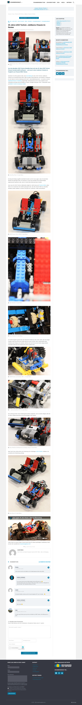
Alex (16, 610)
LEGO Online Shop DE (38, 9)
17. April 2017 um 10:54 (21, 578)
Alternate (40, 8)
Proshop (44, 8)
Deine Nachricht (11, 674)
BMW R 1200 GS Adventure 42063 (18, 84)
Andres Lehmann (21, 577)
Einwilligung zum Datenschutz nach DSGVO (16, 686)
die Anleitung (29, 75)
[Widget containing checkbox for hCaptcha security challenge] (16, 648)
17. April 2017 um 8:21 (19, 568)
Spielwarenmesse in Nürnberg (15, 80)
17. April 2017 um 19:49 (21, 601)
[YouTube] (63, 73)
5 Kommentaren (30, 29)
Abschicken (12, 693)
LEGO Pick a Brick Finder (38, 677)
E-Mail (9, 670)
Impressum (35, 664)
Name (9, 665)
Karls (62, 2)
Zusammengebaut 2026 (39, 2)
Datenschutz (35, 666)
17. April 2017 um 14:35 (19, 591)
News (26, 21)
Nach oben (74, 702)
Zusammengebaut (37, 21)
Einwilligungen (36, 671)
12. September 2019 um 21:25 (20, 611)
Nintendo (69, 2)
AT (44, 9)
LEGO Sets (14, 21)
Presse (34, 669)
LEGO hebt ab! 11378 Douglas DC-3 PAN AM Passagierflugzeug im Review (64, 43)
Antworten (48, 567)
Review (33, 546)
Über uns (35, 668)
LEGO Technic (21, 21)
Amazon (36, 8)
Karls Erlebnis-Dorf (37, 679)
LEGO (58, 2)
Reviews (30, 21)
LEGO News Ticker (51, 2)
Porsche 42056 (42, 185)
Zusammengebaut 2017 (25, 543)
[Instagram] (60, 73)
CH (46, 9)
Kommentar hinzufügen (45, 561)
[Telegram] (57, 73)
